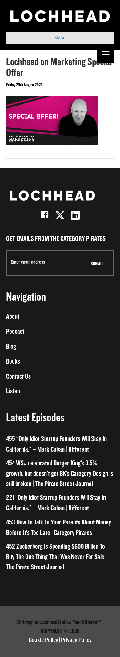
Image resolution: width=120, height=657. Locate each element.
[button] (44, 215)
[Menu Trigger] (105, 54)
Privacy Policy (76, 640)
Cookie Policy (43, 640)
